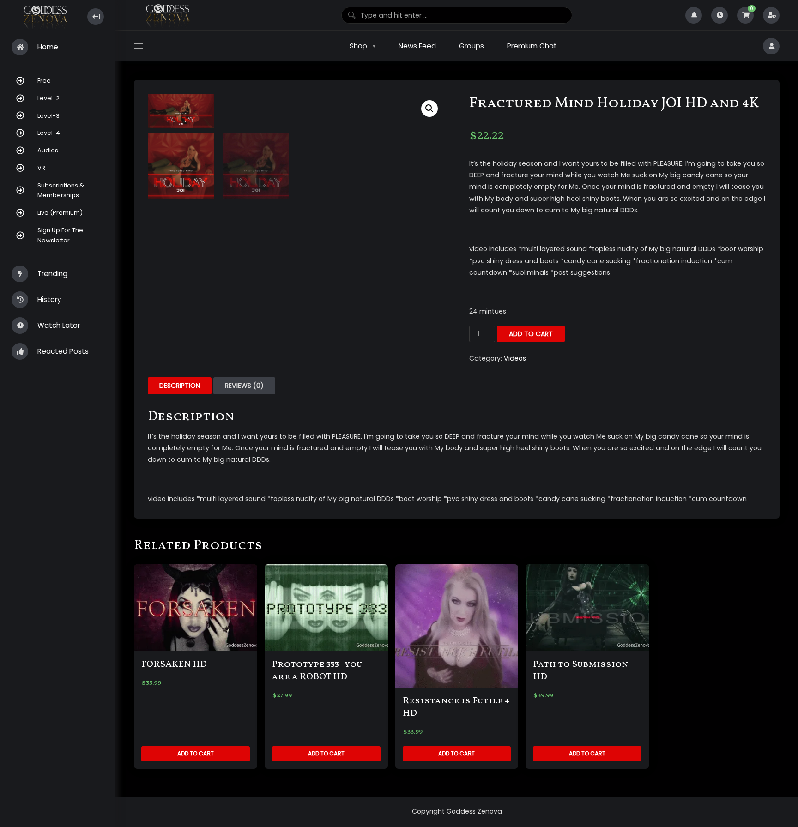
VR (41, 167)
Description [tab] (179, 385)
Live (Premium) (60, 212)
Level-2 (48, 98)
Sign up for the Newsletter (60, 235)
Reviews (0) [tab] (244, 385)
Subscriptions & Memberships (60, 190)
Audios (47, 150)
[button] (429, 108)
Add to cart (531, 333)
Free (44, 80)
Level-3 (48, 115)
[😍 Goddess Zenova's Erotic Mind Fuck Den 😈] (45, 17)
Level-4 (48, 132)
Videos (515, 358)
